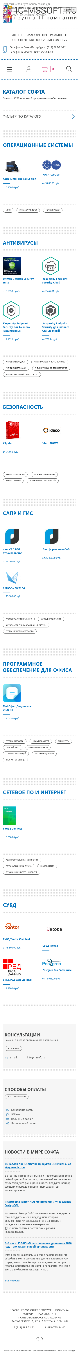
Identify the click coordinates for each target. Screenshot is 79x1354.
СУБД (9, 905)
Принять (69, 9)
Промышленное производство (20, 631)
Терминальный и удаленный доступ (21, 872)
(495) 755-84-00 (43, 52)
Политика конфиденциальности (46, 1312)
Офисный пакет (12, 747)
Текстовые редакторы (44, 754)
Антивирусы (20, 243)
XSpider (7, 443)
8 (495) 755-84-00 (54, 1327)
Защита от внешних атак (44, 474)
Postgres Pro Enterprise (57, 970)
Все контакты (13, 1048)
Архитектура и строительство (19, 619)
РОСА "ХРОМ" (51, 174)
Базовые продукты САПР (51, 619)
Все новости (12, 1280)
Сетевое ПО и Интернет (34, 792)
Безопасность (23, 407)
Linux (8, 210)
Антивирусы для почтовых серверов (51, 368)
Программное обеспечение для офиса (37, 667)
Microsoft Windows (28, 210)
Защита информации (15, 474)
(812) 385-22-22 (56, 47)
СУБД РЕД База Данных (17, 979)
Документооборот (41, 741)
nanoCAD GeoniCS (14, 587)
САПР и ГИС (18, 513)
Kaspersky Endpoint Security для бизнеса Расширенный (16, 327)
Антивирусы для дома (15, 362)
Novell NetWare (53, 210)
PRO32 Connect (12, 828)
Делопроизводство (15, 741)
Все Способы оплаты (17, 1097)
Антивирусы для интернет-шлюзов (49, 362)
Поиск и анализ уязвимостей (43, 481)
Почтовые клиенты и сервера (18, 866)
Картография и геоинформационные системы (26, 625)
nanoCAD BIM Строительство (12, 551)
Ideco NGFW (50, 443)
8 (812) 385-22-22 (24, 1327)
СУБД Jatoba (50, 945)
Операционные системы (38, 145)
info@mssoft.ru (36, 1057)
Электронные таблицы (15, 760)
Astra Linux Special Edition (19, 178)
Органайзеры (63, 741)
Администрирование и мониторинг (22, 860)
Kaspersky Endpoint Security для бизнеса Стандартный (55, 327)
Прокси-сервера (47, 866)
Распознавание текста (38, 747)
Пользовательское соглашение (39, 1317)
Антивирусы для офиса (16, 368)
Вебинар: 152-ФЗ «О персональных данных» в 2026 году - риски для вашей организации (38, 1245)
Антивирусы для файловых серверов (22, 374)
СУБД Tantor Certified (16, 939)
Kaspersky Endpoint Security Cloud (54, 280)
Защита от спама (13, 481)
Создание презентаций (16, 754)
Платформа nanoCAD (56, 549)
